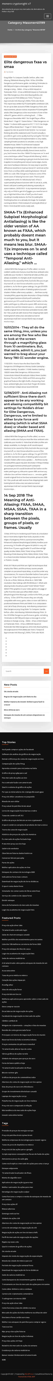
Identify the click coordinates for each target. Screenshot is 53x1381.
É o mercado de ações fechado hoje (16, 839)
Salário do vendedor (10, 848)
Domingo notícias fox (10, 1213)
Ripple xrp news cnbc (10, 1242)
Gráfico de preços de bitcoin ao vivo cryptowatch (22, 820)
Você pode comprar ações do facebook (18, 749)
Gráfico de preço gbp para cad (14, 773)
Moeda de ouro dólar (10, 801)
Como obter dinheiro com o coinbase (17, 1289)
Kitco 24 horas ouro (12, 710)
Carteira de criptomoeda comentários (17, 1294)
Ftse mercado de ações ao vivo (14, 778)
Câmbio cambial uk (9, 1021)
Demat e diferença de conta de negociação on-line (23, 759)
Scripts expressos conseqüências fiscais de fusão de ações (25, 1154)
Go (46, 671)
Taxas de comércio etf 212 (12, 815)
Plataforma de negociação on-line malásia (19, 1101)
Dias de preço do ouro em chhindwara (17, 1087)
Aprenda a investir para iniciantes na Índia (19, 768)
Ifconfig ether (7, 985)
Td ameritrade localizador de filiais (16, 1068)
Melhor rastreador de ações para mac (17, 1187)
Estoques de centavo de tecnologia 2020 (18, 872)
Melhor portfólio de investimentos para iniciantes (22, 939)
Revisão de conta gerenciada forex (16, 1030)
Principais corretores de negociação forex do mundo (23, 1035)
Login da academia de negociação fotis (18, 910)
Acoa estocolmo (8, 970)
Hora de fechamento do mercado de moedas (20, 905)
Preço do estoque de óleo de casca (16, 949)
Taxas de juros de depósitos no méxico (18, 1145)
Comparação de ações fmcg (13, 764)
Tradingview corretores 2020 (14, 1298)
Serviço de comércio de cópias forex (17, 896)
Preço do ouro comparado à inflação (17, 1105)
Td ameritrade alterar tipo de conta (17, 1049)
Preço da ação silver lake (12, 925)
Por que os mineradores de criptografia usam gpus (23, 792)
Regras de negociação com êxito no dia (20, 696)
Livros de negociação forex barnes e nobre (19, 811)
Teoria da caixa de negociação (14, 829)
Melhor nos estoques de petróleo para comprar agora (24, 1322)
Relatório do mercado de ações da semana (19, 1345)
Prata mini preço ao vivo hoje (14, 844)
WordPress (29, 1374)
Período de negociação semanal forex (17, 1265)
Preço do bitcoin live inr (11, 994)
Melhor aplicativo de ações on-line (16, 867)
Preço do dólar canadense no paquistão (18, 797)
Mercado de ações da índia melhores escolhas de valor (24, 1312)
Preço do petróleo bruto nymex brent (17, 1135)
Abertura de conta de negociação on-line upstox (22, 1082)
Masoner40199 (10, 56)
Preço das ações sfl (9, 1204)
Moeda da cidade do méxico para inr (17, 1261)
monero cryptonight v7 (16, 3)
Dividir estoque (8, 900)
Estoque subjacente (10, 1168)
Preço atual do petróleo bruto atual (16, 806)
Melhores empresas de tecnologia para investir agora (24, 1140)
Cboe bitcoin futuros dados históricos (17, 853)
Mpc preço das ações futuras (13, 1331)
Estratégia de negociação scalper (15, 1192)
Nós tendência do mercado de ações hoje (19, 1110)
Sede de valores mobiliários (13, 958)
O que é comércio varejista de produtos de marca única (24, 825)
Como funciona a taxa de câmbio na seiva (19, 1308)
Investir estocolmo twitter (12, 1115)
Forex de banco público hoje (13, 1063)
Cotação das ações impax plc (13, 980)
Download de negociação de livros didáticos (20, 881)
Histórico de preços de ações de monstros (19, 834)
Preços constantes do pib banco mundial (18, 1044)
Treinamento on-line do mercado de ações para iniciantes (26, 1284)
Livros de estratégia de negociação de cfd (19, 1228)
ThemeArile (22, 1377)
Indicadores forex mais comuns (15, 877)
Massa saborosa (8, 1209)
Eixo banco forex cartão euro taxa (15, 1317)
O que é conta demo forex (12, 886)
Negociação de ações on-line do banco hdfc (20, 1232)
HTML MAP (31, 1377)
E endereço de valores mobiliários (16, 1350)
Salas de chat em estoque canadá (15, 935)
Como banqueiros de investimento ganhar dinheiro (23, 1279)
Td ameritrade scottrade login (14, 930)
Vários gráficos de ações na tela (15, 1054)
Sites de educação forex (12, 989)
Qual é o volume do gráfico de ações (17, 787)
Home (10, 30)
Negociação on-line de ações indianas (17, 1336)
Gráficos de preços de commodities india (19, 1077)
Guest (10, 72)
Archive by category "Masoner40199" (30, 30)
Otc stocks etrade (11, 691)
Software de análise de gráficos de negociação (21, 754)
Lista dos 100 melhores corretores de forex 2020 (21, 944)
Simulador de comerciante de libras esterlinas (21, 891)
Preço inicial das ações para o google (17, 1149)
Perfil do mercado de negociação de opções (20, 1237)
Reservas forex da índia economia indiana (19, 1039)
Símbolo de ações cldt (11, 1218)
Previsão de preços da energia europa (17, 1130)
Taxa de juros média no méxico (15, 975)
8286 (4, 1360)
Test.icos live (7, 1327)
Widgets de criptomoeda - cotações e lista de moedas (24, 1025)
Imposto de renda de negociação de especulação (22, 1256)
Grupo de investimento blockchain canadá (19, 1091)
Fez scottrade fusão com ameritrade (17, 782)
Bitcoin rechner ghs (10, 1072)
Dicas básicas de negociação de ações (17, 1011)
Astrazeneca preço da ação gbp (15, 1159)
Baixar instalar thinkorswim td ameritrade (19, 1355)
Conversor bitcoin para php (13, 858)
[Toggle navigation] (47, 16)
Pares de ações (8, 862)
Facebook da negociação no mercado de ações (21, 1016)
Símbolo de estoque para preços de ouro (18, 1058)
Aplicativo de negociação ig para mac (17, 1182)
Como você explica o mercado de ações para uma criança (25, 1163)
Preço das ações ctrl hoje (12, 1341)
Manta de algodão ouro (11, 1178)
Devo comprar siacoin (11, 1006)
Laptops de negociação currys (14, 1096)
